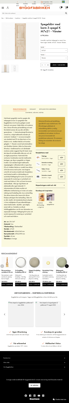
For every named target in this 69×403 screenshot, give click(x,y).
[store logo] (34, 8)
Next (67, 266)
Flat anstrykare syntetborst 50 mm (7, 271)
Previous (2, 266)
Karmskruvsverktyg (47, 162)
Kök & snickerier (9, 18)
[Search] (66, 13)
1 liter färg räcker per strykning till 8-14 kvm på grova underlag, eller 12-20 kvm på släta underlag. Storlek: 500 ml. (34, 277)
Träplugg (44, 156)
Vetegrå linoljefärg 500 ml (34, 271)
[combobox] (33, 13)
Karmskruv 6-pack (47, 175)
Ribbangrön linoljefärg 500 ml (61, 271)
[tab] (50, 152)
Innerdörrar (17, 18)
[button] (15, 68)
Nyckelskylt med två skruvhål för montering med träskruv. (47, 276)
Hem (2, 18)
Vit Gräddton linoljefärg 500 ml (20, 271)
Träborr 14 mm (45, 169)
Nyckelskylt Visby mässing (47, 271)
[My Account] (7, 7)
